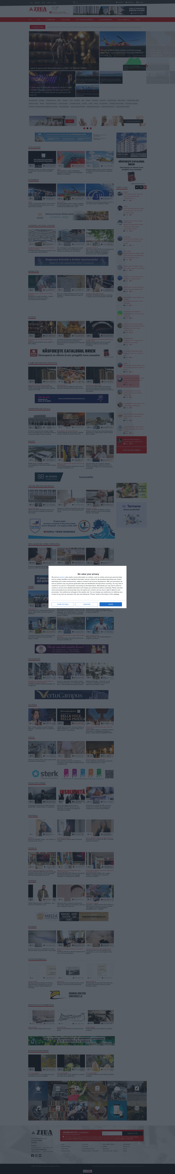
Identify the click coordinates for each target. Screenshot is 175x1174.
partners (62, 577)
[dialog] (87, 587)
